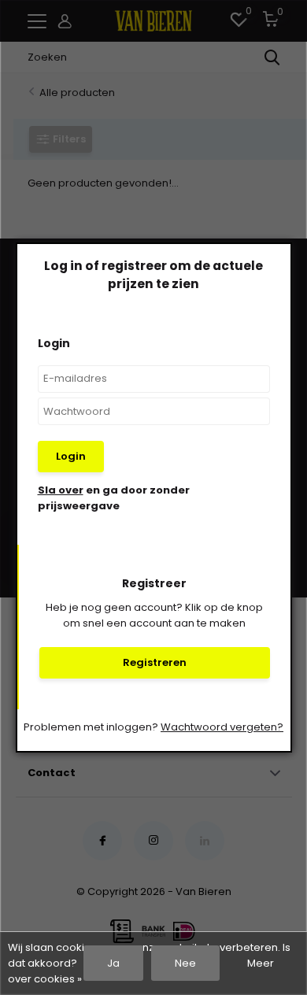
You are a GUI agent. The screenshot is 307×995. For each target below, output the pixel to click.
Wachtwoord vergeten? (222, 726)
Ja (113, 963)
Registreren (155, 662)
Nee (185, 963)
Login (71, 456)
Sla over (60, 490)
